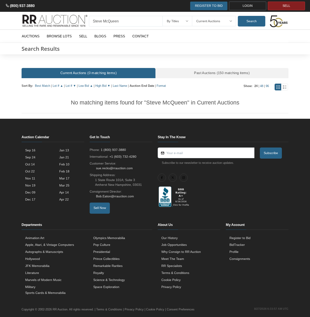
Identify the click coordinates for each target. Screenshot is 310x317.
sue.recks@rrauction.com (114, 168)
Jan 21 (64, 157)
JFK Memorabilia (37, 266)
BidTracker (237, 245)
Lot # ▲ (58, 85)
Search (251, 21)
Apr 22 (64, 199)
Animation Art (34, 238)
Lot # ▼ (71, 85)
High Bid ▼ (102, 85)
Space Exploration (106, 287)
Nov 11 (30, 178)
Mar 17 (64, 178)
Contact (140, 36)
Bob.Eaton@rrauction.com (115, 196)
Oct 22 (30, 171)
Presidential (101, 252)
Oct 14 (30, 164)
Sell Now (99, 208)
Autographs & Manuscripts (44, 252)
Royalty (98, 273)
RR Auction (60, 309)
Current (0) (88, 73)
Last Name (120, 85)
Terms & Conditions (175, 273)
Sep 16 (30, 150)
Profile (234, 252)
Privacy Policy (171, 287)
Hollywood (32, 259)
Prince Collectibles (106, 259)
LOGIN (248, 5)
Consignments (239, 259)
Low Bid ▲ (86, 85)
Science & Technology (109, 280)
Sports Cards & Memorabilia (45, 293)
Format (161, 85)
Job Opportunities (174, 245)
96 (267, 86)
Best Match (42, 85)
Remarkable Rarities (108, 266)
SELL (286, 5)
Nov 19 (30, 185)
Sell (83, 36)
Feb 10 (64, 164)
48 (261, 86)
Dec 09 (30, 192)
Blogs (100, 36)
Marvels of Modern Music (43, 280)
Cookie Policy (171, 280)
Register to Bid (240, 238)
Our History (169, 238)
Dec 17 (30, 199)
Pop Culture (101, 245)
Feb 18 (64, 171)
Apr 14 (64, 192)
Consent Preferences (180, 309)
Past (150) (222, 73)
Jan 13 (64, 150)
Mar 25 (64, 185)
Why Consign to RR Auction (181, 252)
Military (30, 287)
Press (119, 36)
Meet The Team (172, 259)
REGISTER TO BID (209, 5)
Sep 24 (30, 157)
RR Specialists (171, 266)
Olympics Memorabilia (109, 238)
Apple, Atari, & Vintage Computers (49, 245)
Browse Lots (59, 36)
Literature (32, 273)
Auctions (30, 36)
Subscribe (271, 153)
